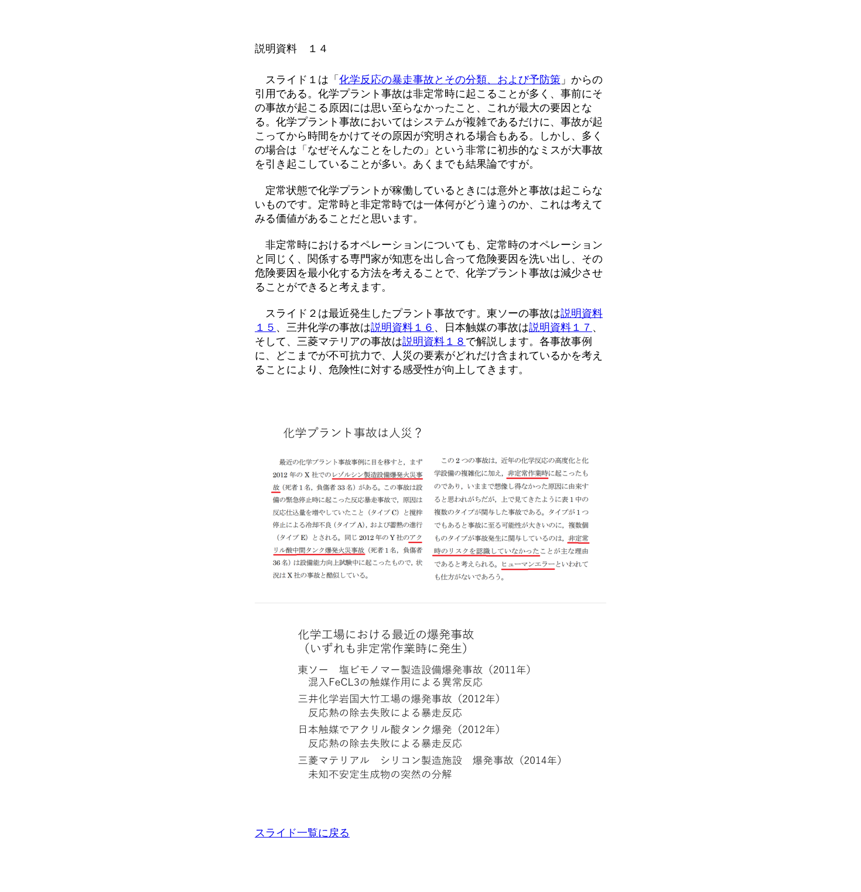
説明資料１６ (402, 327)
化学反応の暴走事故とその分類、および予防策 (450, 80)
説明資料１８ (434, 341)
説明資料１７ (560, 327)
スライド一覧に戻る (302, 833)
